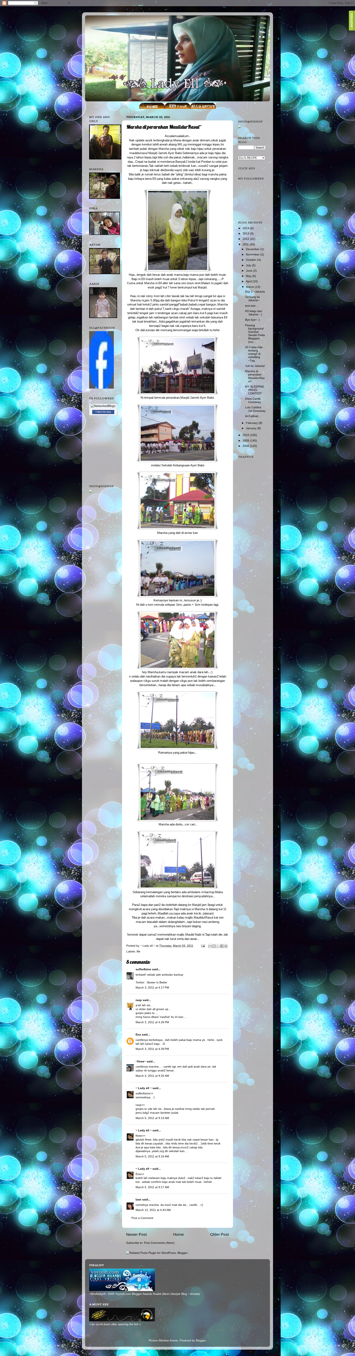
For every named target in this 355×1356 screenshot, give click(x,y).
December (253, 249)
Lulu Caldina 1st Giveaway (255, 409)
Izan (138, 1199)
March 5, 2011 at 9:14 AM (152, 1118)
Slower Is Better (157, 982)
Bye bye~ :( (252, 319)
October (251, 259)
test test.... (252, 305)
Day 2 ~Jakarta (255, 291)
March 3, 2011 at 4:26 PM (152, 1022)
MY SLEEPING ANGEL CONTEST (254, 390)
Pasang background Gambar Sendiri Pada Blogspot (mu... (255, 333)
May (249, 276)
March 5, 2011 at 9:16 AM (152, 1156)
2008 (246, 445)
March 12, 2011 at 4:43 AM (153, 1210)
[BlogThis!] (214, 946)
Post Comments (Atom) (159, 1242)
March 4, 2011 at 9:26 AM (152, 1075)
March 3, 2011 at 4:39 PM (152, 1048)
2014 (246, 228)
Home (178, 1234)
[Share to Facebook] (222, 946)
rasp (139, 1000)
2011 (246, 244)
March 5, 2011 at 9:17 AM (152, 1187)
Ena (138, 1034)
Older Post (219, 1234)
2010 (246, 435)
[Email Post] (203, 945)
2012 (246, 238)
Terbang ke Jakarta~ (252, 298)
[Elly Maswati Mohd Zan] (101, 387)
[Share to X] (218, 946)
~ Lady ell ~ (144, 1088)
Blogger (201, 1340)
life (138, 951)
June (249, 270)
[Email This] (210, 946)
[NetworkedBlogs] (103, 405)
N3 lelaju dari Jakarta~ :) (253, 313)
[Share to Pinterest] (226, 946)
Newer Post (136, 1234)
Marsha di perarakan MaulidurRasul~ (255, 376)
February (252, 423)
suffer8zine (143, 969)
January (251, 428)
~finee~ (141, 1061)
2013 (246, 233)
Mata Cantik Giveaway (253, 400)
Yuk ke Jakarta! (255, 365)
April (249, 281)
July (249, 265)
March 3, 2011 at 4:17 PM (152, 987)
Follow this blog (103, 412)
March (250, 286)
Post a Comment (142, 1218)
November (253, 254)
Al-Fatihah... (253, 416)
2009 (246, 440)
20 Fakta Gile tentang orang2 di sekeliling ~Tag (254, 354)
